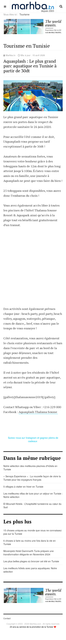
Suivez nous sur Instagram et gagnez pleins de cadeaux (33, 439)
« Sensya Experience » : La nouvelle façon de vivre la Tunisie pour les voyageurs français (32, 478)
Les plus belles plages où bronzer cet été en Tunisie (31, 561)
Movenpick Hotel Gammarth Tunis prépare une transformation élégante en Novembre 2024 (28, 552)
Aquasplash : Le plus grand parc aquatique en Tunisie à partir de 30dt (30, 66)
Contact (6, 618)
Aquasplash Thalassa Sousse (38, 412)
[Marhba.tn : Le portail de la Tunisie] (33, 6)
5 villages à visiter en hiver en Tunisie (23, 486)
